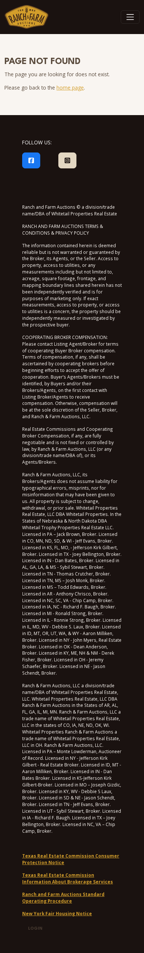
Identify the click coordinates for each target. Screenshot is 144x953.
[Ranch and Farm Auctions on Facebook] (31, 160)
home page (70, 87)
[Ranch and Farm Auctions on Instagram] (67, 160)
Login (35, 929)
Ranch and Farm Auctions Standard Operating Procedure (63, 897)
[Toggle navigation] (130, 17)
